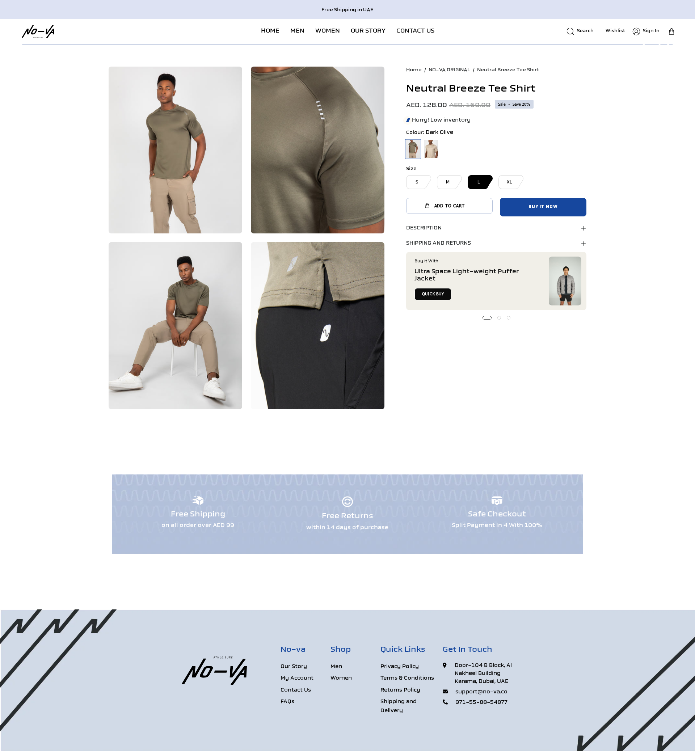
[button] (297, 31)
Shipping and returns (438, 243)
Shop (340, 650)
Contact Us (296, 690)
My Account (297, 678)
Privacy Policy (399, 666)
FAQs (287, 702)
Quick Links (402, 650)
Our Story (294, 666)
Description (424, 228)
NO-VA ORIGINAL (449, 70)
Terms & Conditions (407, 678)
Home (414, 70)
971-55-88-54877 (481, 702)
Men (336, 666)
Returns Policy (400, 690)
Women (341, 678)
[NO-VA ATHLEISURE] (38, 31)
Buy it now (543, 207)
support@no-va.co (481, 692)
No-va (293, 650)
